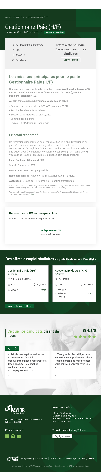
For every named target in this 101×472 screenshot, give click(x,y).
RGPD (71, 466)
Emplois (20, 17)
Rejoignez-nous (62, 436)
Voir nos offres (71, 59)
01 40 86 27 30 (64, 412)
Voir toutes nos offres (19, 306)
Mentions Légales (58, 466)
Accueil (8, 17)
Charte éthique (82, 466)
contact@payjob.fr (67, 415)
